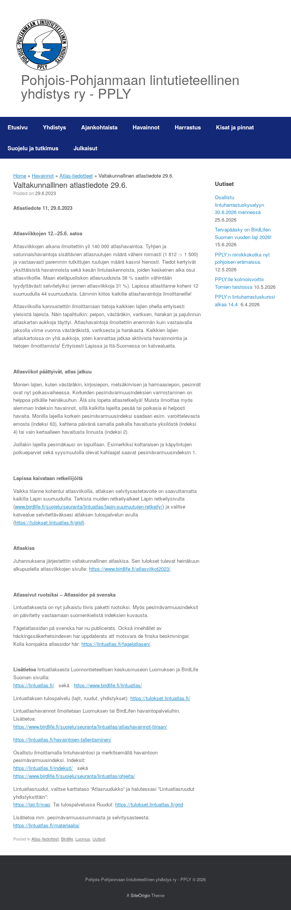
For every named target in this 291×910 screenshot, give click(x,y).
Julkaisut (85, 148)
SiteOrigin (140, 895)
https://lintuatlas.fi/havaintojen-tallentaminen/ (62, 739)
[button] (280, 138)
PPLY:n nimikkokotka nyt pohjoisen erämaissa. (242, 258)
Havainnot (146, 127)
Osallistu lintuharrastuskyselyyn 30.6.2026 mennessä (239, 205)
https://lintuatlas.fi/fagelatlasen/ (115, 643)
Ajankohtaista (99, 127)
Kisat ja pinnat (235, 127)
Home (19, 175)
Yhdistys (54, 127)
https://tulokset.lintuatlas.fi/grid (49, 522)
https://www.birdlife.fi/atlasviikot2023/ (130, 568)
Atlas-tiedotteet (76, 175)
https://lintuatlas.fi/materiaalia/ (46, 825)
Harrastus (188, 127)
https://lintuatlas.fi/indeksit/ (43, 767)
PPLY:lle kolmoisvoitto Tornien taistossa (239, 283)
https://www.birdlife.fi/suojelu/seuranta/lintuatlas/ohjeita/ (74, 775)
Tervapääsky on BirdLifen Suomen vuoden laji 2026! (243, 233)
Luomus (82, 839)
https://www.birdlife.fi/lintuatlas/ (108, 685)
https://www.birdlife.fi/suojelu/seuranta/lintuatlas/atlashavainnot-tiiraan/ (90, 726)
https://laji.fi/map (31, 804)
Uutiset (98, 839)
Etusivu (18, 127)
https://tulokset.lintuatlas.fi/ (160, 698)
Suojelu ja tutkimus (33, 148)
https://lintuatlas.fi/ (33, 685)
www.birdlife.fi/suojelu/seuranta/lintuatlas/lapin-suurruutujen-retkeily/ (89, 506)
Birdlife (67, 839)
